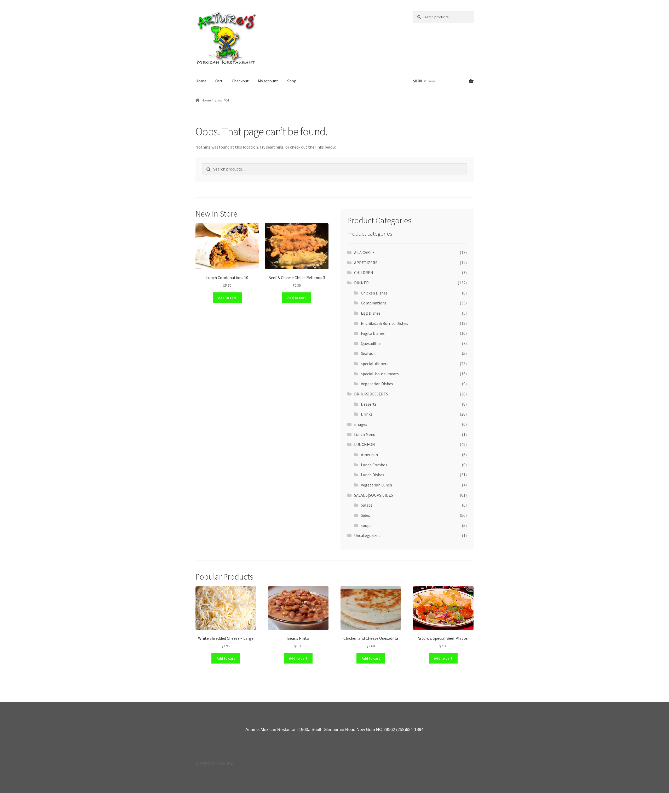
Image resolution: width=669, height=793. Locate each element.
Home (200, 80)
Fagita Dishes (373, 333)
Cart (219, 80)
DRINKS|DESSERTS (371, 393)
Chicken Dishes (374, 293)
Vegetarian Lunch (376, 485)
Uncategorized (367, 535)
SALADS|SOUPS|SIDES (373, 495)
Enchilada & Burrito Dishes (384, 323)
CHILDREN (363, 272)
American (369, 454)
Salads (366, 505)
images (360, 424)
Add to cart (227, 297)
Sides (365, 515)
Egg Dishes (370, 313)
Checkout (240, 80)
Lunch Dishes (372, 474)
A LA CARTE (364, 252)
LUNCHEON (364, 444)
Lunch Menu (364, 434)
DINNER (361, 282)
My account (268, 80)
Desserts (369, 404)
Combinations (374, 302)
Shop (291, 80)
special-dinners (374, 363)
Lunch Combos (374, 464)
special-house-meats (380, 373)
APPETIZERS (365, 262)
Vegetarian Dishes (377, 383)
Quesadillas (371, 343)
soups (366, 525)
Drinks (366, 414)
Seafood (368, 353)
